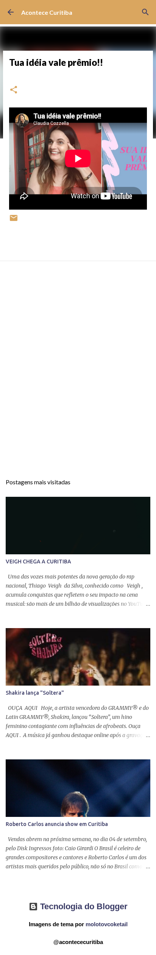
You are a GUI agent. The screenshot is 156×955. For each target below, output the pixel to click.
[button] (13, 90)
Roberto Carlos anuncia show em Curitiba (57, 824)
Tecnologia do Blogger (83, 906)
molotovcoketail (107, 924)
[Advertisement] (78, 375)
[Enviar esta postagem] (13, 221)
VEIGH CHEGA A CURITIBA (38, 561)
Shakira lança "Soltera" (35, 693)
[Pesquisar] (145, 12)
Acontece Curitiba (46, 12)
